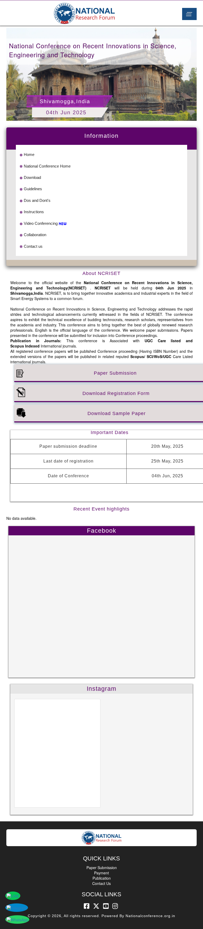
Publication (102, 878)
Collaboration (35, 234)
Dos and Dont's (37, 200)
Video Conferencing (41, 223)
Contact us (33, 246)
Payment (101, 872)
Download (32, 177)
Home (29, 154)
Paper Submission (101, 867)
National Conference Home (47, 166)
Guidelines (33, 189)
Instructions (34, 211)
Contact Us (101, 883)
